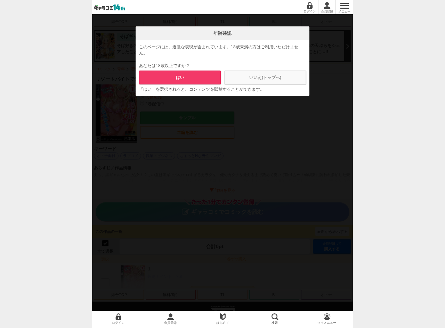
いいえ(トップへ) (265, 77)
